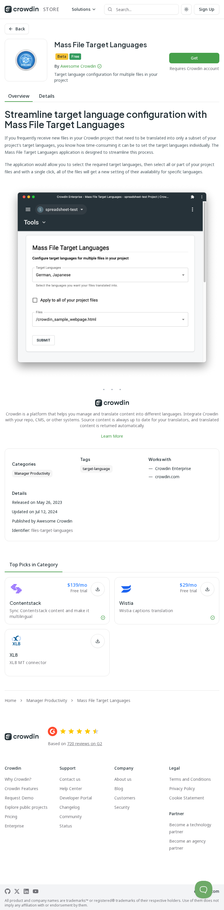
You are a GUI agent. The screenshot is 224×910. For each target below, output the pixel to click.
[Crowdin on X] (17, 891)
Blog (118, 788)
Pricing (11, 816)
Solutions (81, 9)
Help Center (71, 788)
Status (66, 826)
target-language (96, 468)
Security (122, 807)
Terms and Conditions (190, 779)
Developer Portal (76, 798)
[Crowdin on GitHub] (7, 891)
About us (123, 779)
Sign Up (206, 9)
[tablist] (112, 96)
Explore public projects (26, 807)
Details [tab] (47, 96)
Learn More (112, 436)
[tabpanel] (112, 274)
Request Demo (19, 798)
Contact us (70, 779)
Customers (124, 798)
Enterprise (14, 826)
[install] (98, 589)
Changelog (70, 807)
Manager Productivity (32, 473)
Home (10, 700)
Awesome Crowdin (78, 66)
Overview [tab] (18, 96)
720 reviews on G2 (84, 743)
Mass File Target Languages (103, 700)
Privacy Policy (182, 788)
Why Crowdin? (18, 779)
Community (71, 816)
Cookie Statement (186, 798)
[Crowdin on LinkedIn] (26, 891)
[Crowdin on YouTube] (35, 891)
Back (20, 29)
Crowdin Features (21, 788)
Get (194, 58)
